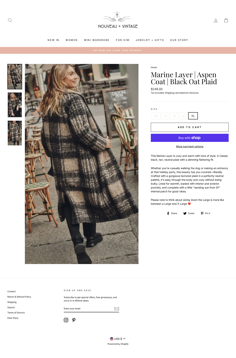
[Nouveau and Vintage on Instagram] (66, 320)
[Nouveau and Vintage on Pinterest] (74, 320)
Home (154, 67)
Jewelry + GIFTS (150, 40)
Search (11, 307)
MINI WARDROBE (97, 40)
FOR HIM (122, 40)
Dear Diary (12, 318)
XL (193, 115)
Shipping (169, 92)
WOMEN (72, 40)
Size (154, 109)
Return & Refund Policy (19, 296)
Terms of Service (16, 312)
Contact (11, 291)
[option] (118, 50)
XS (156, 115)
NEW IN (53, 40)
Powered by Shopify (118, 344)
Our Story (179, 40)
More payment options (189, 146)
